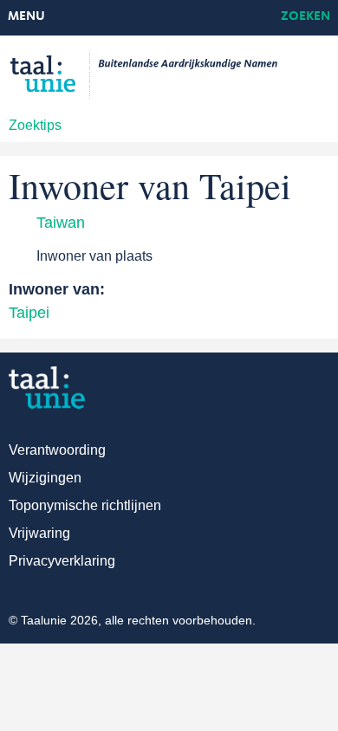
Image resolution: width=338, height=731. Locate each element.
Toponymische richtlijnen (85, 505)
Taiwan (60, 222)
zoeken (305, 16)
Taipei (29, 312)
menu (26, 16)
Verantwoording (57, 450)
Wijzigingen (45, 477)
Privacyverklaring (62, 560)
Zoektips (35, 125)
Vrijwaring (39, 533)
